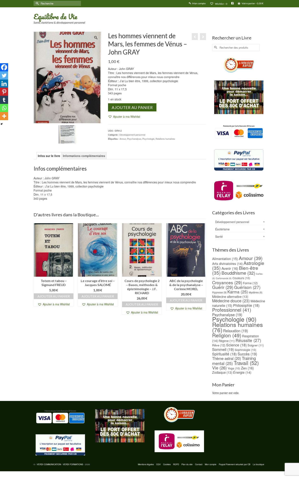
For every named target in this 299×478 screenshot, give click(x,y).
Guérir (222, 287)
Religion (226, 335)
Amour (123, 138)
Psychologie (148, 138)
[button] (124, 116)
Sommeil (223, 349)
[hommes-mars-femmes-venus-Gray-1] (68, 134)
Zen (247, 367)
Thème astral (226, 358)
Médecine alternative (230, 296)
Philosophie (246, 305)
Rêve (218, 345)
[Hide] (1, 124)
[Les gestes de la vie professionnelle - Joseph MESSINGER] (195, 36)
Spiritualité (224, 353)
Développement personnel (132, 134)
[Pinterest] (4, 92)
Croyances (227, 282)
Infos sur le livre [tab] (49, 156)
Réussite (248, 340)
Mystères (255, 292)
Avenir (230, 268)
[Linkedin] (4, 83)
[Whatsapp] (4, 108)
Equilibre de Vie (55, 16)
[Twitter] (4, 75)
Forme (250, 283)
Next (202, 269)
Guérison (247, 287)
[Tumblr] (4, 100)
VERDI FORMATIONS (73, 464)
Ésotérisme (222, 229)
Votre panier (252, 3)
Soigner (256, 345)
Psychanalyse (134, 138)
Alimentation (225, 258)
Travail (246, 362)
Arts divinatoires (227, 263)
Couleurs (241, 278)
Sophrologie (245, 350)
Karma (237, 292)
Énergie (242, 372)
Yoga (234, 368)
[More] (4, 116)
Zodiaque (222, 372)
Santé (219, 236)
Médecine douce (231, 301)
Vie (219, 368)
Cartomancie (224, 278)
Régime (227, 341)
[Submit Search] (37, 3)
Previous (37, 269)
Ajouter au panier (132, 107)
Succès (247, 353)
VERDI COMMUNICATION (49, 464)
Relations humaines (165, 138)
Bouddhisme (238, 273)
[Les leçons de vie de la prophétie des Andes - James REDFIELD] (203, 36)
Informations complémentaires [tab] (84, 156)
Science (236, 344)
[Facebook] (4, 67)
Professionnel (231, 309)
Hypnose (219, 292)
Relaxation (235, 330)
